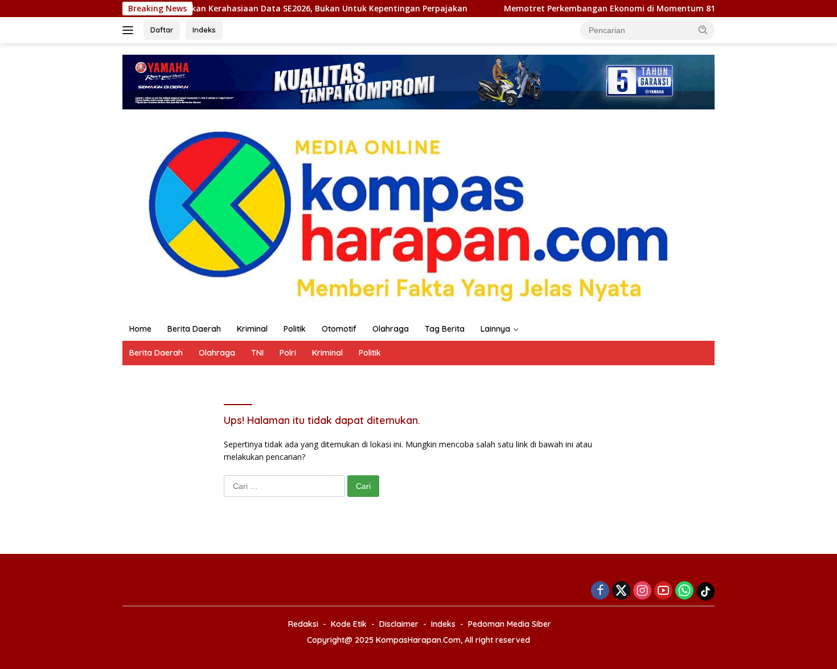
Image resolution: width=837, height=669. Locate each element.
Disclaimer (399, 624)
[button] (703, 30)
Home (140, 329)
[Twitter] (621, 591)
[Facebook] (600, 591)
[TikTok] (705, 591)
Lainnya (495, 329)
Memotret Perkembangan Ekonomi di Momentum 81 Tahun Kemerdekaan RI (541, 8)
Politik (295, 329)
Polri (288, 353)
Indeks (204, 29)
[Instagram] (642, 591)
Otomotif (339, 329)
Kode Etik (349, 624)
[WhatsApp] (684, 591)
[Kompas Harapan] (418, 212)
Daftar (161, 29)
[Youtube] (663, 591)
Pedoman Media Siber (509, 624)
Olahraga (390, 329)
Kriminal (252, 329)
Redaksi (303, 624)
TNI (257, 353)
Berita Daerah (194, 329)
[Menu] (130, 30)
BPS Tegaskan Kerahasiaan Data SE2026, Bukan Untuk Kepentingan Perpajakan (192, 8)
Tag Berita (445, 329)
